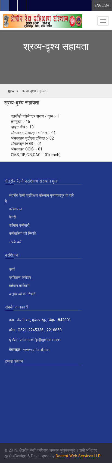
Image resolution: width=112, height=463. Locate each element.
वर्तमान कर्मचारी (18, 225)
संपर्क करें (14, 242)
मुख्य (11, 91)
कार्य (11, 269)
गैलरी (12, 217)
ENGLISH (102, 5)
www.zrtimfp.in (36, 349)
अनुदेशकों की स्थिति (22, 294)
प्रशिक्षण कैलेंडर (19, 277)
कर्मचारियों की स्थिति (22, 233)
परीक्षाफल (15, 209)
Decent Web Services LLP (78, 456)
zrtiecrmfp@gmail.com (40, 340)
